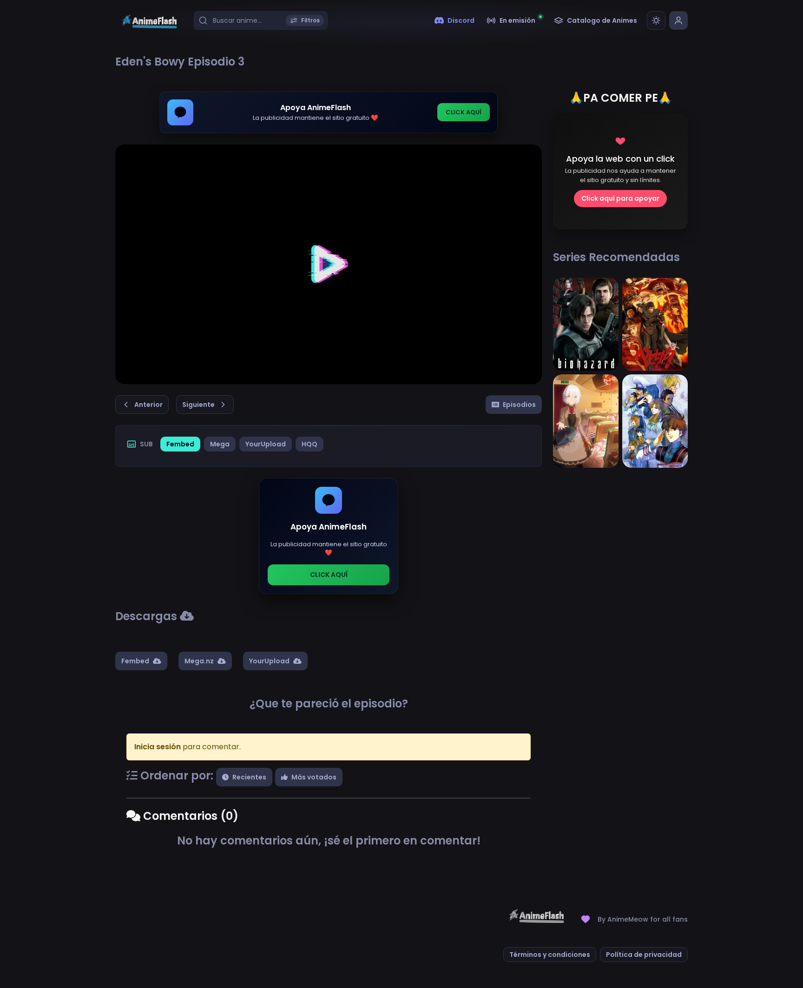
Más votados (313, 777)
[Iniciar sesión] (678, 20)
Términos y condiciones (549, 954)
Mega (220, 444)
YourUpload (265, 444)
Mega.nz (199, 661)
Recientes (249, 777)
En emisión (517, 20)
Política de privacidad (644, 954)
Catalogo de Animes (602, 20)
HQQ (309, 444)
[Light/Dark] (656, 20)
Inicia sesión (157, 746)
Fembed (180, 444)
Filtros (310, 20)
